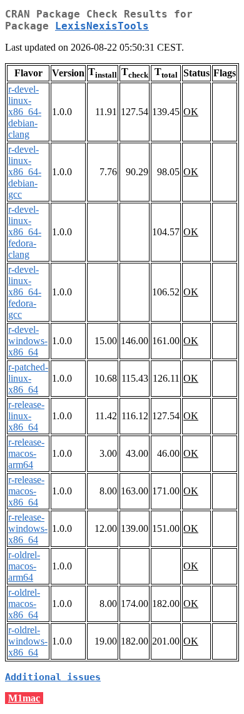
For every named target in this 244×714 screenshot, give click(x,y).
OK (190, 111)
